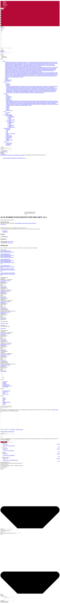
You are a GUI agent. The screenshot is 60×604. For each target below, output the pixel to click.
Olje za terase (10, 242)
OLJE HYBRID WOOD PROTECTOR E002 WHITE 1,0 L (7, 260)
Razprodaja (8, 145)
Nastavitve (7, 439)
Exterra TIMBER (9, 115)
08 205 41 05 (2, 312)
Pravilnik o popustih (6, 390)
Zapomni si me (4, 150)
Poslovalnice (5, 4)
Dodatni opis (5, 231)
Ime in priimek (3, 466)
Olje (7, 236)
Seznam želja (5, 391)
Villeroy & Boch (9, 110)
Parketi (4, 397)
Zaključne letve (11, 125)
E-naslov (2, 467)
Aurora (7, 83)
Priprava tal (8, 129)
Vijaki (9, 118)
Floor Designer (5, 386)
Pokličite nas (3, 56)
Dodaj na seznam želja (5, 222)
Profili (7, 134)
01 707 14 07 (2, 280)
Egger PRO (8, 97)
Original (7, 109)
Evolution (8, 98)
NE (5, 596)
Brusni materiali (9, 136)
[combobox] (10, 530)
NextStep (8, 85)
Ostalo (7, 140)
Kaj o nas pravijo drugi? (7, 385)
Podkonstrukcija (11, 116)
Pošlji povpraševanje (5, 225)
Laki (7, 132)
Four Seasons (7, 81)
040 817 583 (7, 312)
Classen (7, 95)
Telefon (2, 531)
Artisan (31, 69)
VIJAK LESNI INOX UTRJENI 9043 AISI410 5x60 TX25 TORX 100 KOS (7, 273)
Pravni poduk (12, 429)
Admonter (31, 64)
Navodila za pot (3, 286)
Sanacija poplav (6, 393)
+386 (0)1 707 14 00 (4, 323)
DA (2, 596)
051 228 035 (7, 301)
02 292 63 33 (2, 301)
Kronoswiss (32, 103)
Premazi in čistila (11, 119)
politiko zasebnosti (54, 409)
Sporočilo (2, 600)
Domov (1, 155)
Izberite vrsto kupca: (4, 464)
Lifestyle (7, 107)
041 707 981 (7, 280)
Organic (7, 108)
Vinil (4, 400)
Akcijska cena (8, 144)
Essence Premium (8, 79)
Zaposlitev (5, 5)
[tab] (31, 230)
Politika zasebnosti (19, 429)
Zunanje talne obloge (7, 155)
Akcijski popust (9, 142)
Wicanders (8, 112)
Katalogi (4, 3)
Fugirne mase (8, 137)
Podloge (7, 138)
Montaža (2, 595)
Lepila (7, 130)
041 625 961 (7, 291)
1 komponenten (10, 241)
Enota (1, 534)
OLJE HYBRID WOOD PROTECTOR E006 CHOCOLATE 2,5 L (7, 266)
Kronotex (8, 106)
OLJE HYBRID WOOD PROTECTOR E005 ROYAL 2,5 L (7, 255)
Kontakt (4, 1)
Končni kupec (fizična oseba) (7, 465)
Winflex (32, 89)
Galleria (6, 77)
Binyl (7, 94)
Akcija (4, 404)
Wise (7, 113)
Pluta (4, 401)
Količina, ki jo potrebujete (5, 533)
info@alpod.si (3, 7)
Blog (4, 392)
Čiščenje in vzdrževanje (10, 133)
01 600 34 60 (2, 291)
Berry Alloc (8, 84)
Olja (7, 131)
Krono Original (9, 99)
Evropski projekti (6, 384)
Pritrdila (9, 117)
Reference (5, 2)
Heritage (6, 78)
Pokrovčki (10, 126)
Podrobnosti (5, 230)
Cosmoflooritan (9, 96)
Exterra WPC (8, 120)
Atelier (31, 74)
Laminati (4, 398)
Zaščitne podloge (9, 139)
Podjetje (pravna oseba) (18, 465)
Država (1, 469)
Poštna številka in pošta (4, 530)
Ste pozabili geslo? (3, 151)
